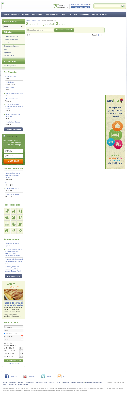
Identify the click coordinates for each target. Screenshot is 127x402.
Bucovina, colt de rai (12, 194)
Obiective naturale (11, 36)
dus (16, 333)
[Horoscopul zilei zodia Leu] (14, 217)
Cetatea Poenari (10, 78)
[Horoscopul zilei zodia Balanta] (7, 224)
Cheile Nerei (10, 83)
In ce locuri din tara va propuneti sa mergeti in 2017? (13, 175)
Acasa (6, 14)
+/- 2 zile (9, 343)
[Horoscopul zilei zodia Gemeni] (20, 211)
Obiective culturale (11, 40)
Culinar (64, 14)
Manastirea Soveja (11, 100)
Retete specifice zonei (12, 66)
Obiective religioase (11, 46)
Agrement (7, 52)
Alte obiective (9, 56)
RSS (64, 376)
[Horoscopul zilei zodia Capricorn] (7, 231)
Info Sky (73, 14)
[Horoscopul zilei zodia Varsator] (14, 231)
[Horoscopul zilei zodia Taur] (14, 211)
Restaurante (37, 14)
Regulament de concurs (93, 382)
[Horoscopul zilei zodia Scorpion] (14, 224)
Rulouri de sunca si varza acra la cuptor (13, 304)
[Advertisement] (115, 56)
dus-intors (9, 333)
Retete (51, 382)
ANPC (5, 384)
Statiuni (6, 49)
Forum (95, 14)
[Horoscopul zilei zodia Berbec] (7, 211)
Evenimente (84, 14)
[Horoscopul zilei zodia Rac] (7, 217)
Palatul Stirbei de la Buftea (14, 94)
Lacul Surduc (9, 89)
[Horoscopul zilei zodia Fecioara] (20, 217)
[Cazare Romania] (115, 132)
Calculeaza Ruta (51, 14)
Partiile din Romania (12, 188)
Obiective (15, 14)
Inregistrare (84, 4)
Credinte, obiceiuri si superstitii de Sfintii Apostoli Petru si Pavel (13, 269)
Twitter (49, 376)
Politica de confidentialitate (18, 384)
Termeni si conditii (77, 382)
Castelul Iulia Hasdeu (12, 123)
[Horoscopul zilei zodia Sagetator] (20, 224)
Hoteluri (25, 14)
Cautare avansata (13, 364)
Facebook (13, 376)
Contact (103, 14)
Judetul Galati (36, 20)
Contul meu (75, 4)
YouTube (32, 376)
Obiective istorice (10, 43)
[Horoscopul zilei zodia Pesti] (20, 231)
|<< (99, 35)
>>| (103, 35)
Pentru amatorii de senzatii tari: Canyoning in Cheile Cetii (14, 261)
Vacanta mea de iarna (12, 183)
